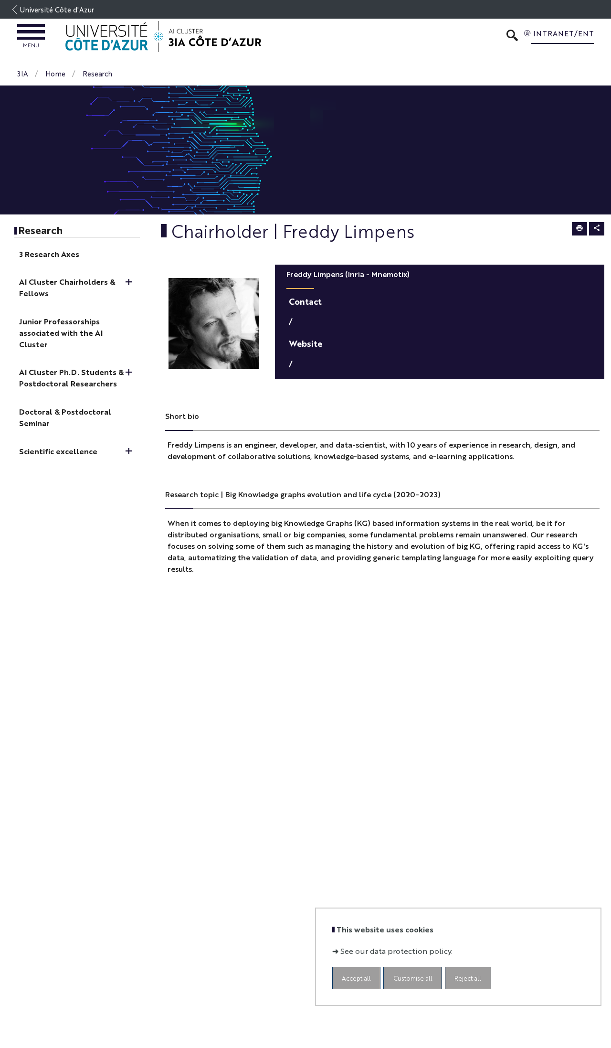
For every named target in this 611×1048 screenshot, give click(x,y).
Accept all (356, 978)
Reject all (467, 978)
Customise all (412, 978)
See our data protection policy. (396, 951)
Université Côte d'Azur (57, 9)
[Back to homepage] (163, 37)
